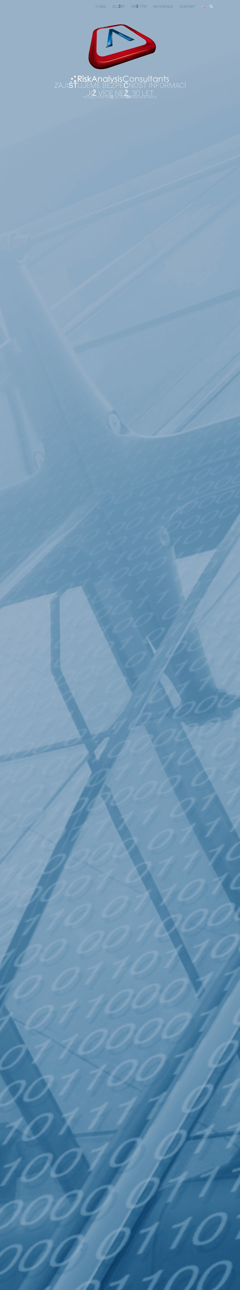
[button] (211, 6)
